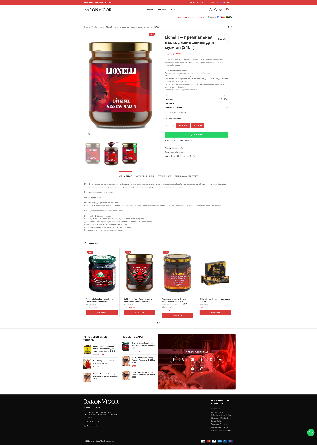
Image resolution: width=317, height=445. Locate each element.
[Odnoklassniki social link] (180, 156)
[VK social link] (187, 156)
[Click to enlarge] (89, 134)
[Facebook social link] (171, 156)
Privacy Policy (216, 421)
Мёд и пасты (99, 27)
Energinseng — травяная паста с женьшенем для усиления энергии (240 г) (104, 348)
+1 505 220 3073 (94, 421)
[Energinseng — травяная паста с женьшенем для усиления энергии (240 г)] (87, 350)
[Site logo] (98, 9)
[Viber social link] (193, 156)
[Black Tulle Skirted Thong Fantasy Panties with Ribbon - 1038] (87, 377)
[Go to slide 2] (159, 323)
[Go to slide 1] (157, 323)
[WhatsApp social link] (183, 156)
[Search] (215, 9)
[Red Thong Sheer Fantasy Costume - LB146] (87, 364)
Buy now (198, 125)
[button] (196, 135)
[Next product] (231, 26)
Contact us (215, 409)
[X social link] (174, 156)
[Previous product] (225, 26)
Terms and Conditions (219, 424)
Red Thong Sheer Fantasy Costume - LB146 (103, 362)
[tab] (125, 175)
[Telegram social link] (190, 156)
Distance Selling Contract (221, 418)
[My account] (210, 9)
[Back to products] (228, 26)
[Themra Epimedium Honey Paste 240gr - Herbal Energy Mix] (126, 347)
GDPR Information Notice (221, 430)
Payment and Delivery (219, 427)
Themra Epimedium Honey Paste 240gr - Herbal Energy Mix (143, 345)
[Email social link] (177, 156)
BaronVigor (222, 39)
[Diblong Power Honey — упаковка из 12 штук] (215, 273)
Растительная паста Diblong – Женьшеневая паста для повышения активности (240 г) (175, 301)
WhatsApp (197, 135)
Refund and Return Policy (221, 415)
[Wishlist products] (220, 9)
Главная (87, 27)
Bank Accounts (217, 412)
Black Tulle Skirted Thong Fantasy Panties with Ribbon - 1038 (105, 376)
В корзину (183, 125)
